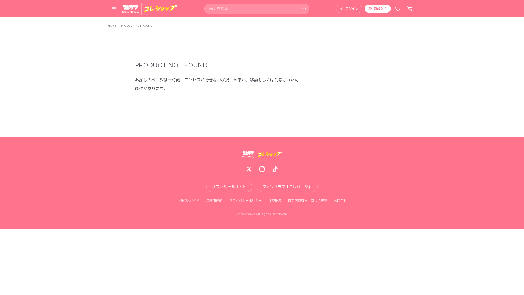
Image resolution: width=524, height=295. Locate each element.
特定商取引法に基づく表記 (307, 201)
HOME (112, 25)
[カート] (410, 9)
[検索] (304, 9)
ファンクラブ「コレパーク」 (287, 186)
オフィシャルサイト (229, 186)
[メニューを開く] (114, 9)
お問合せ (340, 201)
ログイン (351, 8)
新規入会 (380, 8)
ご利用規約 (214, 201)
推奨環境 (274, 201)
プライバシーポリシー (245, 201)
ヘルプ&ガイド (188, 201)
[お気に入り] (398, 9)
